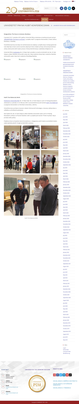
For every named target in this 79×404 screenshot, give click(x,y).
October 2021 (66, 260)
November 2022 (66, 224)
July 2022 (65, 235)
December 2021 (66, 255)
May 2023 (65, 207)
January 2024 (66, 184)
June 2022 (65, 238)
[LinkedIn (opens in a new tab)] (69, 8)
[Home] (51, 25)
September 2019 (67, 331)
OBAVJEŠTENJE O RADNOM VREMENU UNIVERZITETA (67, 57)
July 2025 (65, 139)
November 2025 (66, 133)
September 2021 (67, 263)
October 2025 (66, 136)
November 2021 (66, 258)
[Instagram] (54, 375)
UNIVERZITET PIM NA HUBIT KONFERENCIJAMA (64, 25)
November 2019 (66, 325)
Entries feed (66, 349)
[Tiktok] (70, 375)
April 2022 (65, 244)
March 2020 (65, 314)
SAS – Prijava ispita (57, 1)
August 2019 (66, 334)
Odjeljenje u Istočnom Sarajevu (30, 1)
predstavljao (16, 52)
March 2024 (65, 179)
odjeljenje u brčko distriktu (65, 381)
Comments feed (66, 351)
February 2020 (66, 317)
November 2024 (66, 159)
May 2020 (65, 308)
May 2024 (65, 173)
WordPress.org (66, 353)
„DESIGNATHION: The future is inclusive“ (14, 39)
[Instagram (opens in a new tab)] (65, 8)
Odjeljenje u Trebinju (18, 1)
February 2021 (66, 283)
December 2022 (66, 221)
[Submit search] (56, 8)
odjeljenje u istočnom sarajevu (62, 384)
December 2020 (66, 289)
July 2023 (65, 201)
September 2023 (67, 196)
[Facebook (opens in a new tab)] (61, 8)
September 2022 (67, 229)
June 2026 (65, 117)
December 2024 (66, 156)
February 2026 (66, 128)
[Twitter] (60, 375)
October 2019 (66, 328)
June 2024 (65, 170)
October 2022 (66, 227)
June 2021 (65, 272)
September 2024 (67, 164)
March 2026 (65, 125)
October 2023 (66, 193)
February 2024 (66, 181)
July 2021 (65, 269)
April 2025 (65, 148)
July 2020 (65, 303)
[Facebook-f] (57, 375)
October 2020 (66, 294)
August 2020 (66, 300)
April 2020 (65, 311)
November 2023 (66, 190)
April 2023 (65, 210)
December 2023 (66, 187)
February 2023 (66, 215)
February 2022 (66, 249)
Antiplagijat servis (67, 1)
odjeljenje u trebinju (62, 387)
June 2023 (65, 204)
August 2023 (66, 198)
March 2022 (65, 246)
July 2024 (65, 167)
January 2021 (66, 286)
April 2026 (65, 122)
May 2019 (65, 340)
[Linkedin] (64, 375)
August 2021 (66, 266)
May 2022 (65, 241)
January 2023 (66, 218)
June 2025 (65, 142)
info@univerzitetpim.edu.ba (12, 387)
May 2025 (65, 145)
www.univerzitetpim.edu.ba (12, 393)
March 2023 (65, 213)
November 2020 (66, 292)
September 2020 (67, 297)
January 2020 (66, 320)
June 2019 (65, 337)
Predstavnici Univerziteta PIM (11, 100)
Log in (64, 348)
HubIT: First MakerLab (52, 102)
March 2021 (65, 280)
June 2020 (65, 306)
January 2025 (66, 153)
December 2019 (66, 323)
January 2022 (66, 252)
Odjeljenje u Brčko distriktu (45, 1)
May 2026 (65, 119)
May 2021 (65, 275)
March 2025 (65, 150)
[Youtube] (67, 375)
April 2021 (65, 277)
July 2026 (65, 114)
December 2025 (66, 131)
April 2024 (65, 176)
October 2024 (66, 162)
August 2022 (66, 232)
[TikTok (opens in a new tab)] (73, 8)
